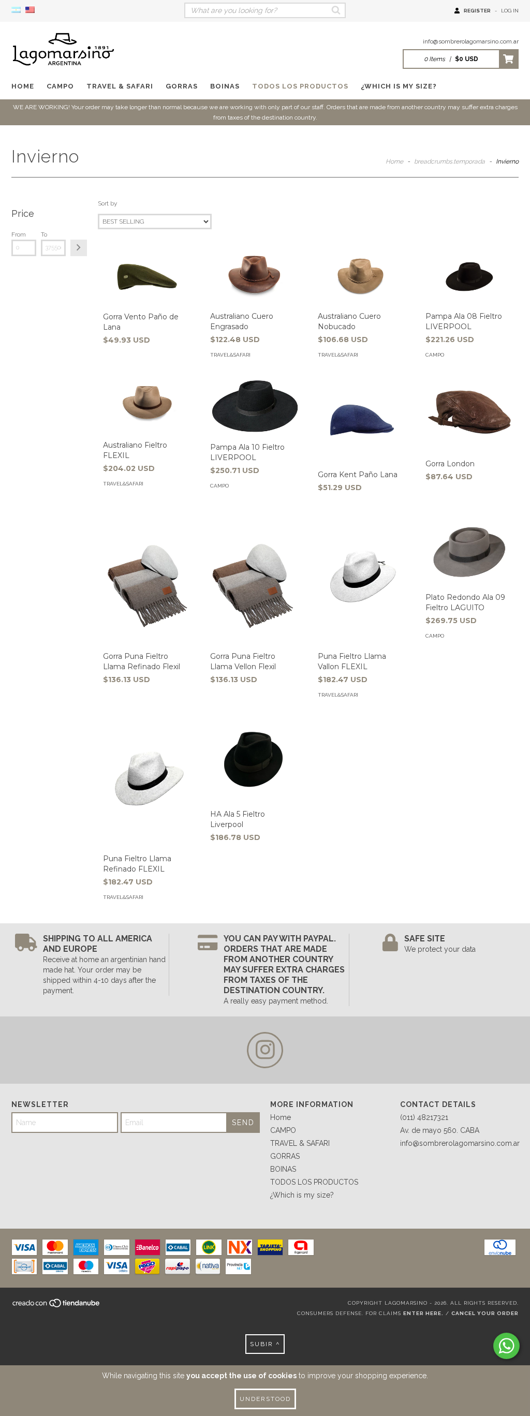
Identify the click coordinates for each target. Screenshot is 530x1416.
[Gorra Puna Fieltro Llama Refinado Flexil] (147, 579)
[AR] (16, 10)
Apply (78, 248)
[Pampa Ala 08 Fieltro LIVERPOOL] (469, 276)
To (44, 234)
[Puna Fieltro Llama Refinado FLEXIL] (147, 782)
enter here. (423, 1313)
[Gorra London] (469, 414)
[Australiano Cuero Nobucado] (362, 276)
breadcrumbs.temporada (449, 161)
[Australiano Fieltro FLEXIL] (147, 405)
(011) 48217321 (424, 1117)
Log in (510, 10)
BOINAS (225, 86)
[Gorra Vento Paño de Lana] (147, 276)
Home (22, 86)
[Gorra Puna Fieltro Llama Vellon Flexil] (254, 579)
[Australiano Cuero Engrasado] (254, 276)
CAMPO (60, 86)
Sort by (107, 203)
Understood (265, 1399)
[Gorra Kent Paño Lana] (362, 420)
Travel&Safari (230, 355)
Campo (434, 355)
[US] (30, 10)
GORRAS (182, 86)
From (18, 234)
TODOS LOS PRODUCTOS (300, 86)
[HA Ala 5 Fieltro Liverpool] (254, 760)
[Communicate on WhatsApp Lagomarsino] (506, 1346)
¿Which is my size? (399, 86)
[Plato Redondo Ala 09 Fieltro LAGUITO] (469, 550)
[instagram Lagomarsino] (265, 1050)
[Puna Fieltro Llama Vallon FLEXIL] (362, 579)
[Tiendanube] (56, 1306)
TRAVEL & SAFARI (119, 86)
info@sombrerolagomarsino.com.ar (471, 41)
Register (477, 10)
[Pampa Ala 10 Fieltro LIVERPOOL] (254, 406)
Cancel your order (485, 1313)
